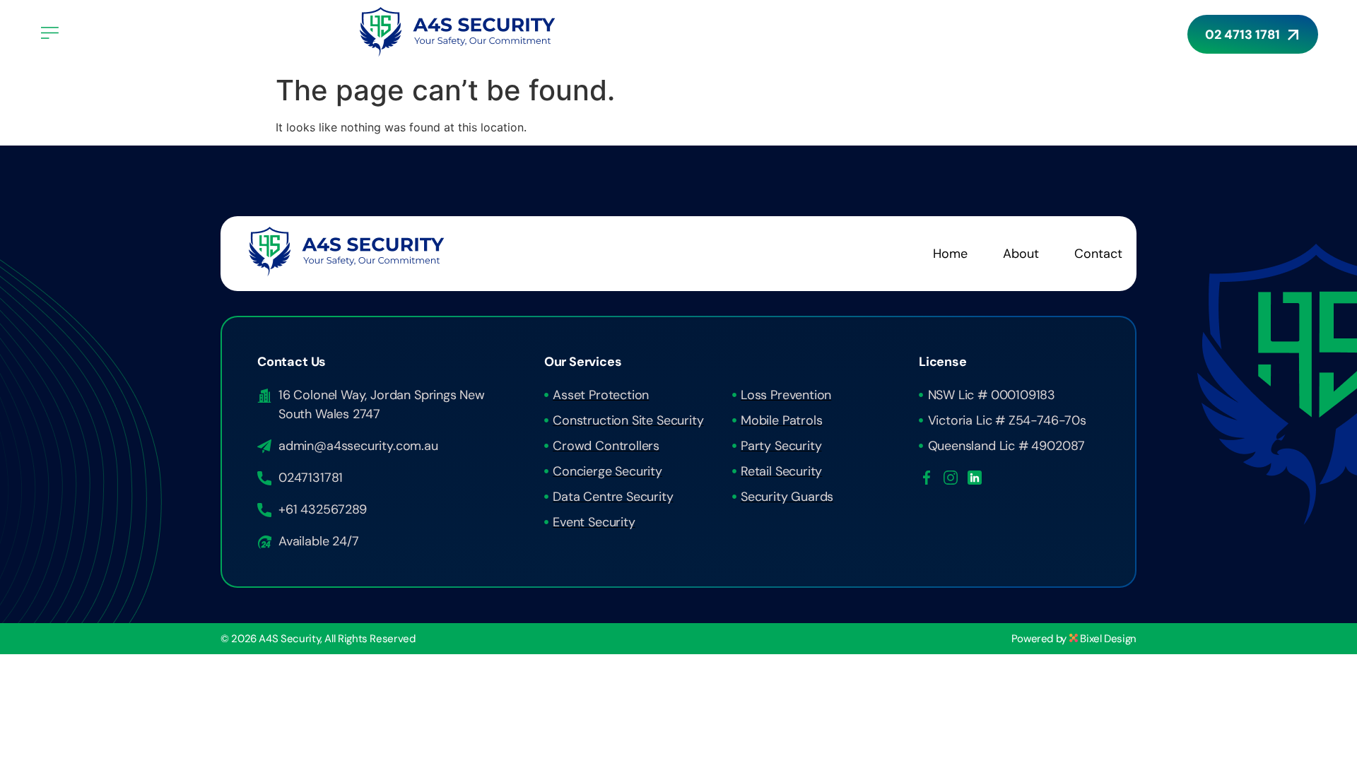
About (1021, 253)
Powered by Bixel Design (1073, 639)
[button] (190, 33)
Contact (1098, 253)
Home (950, 253)
